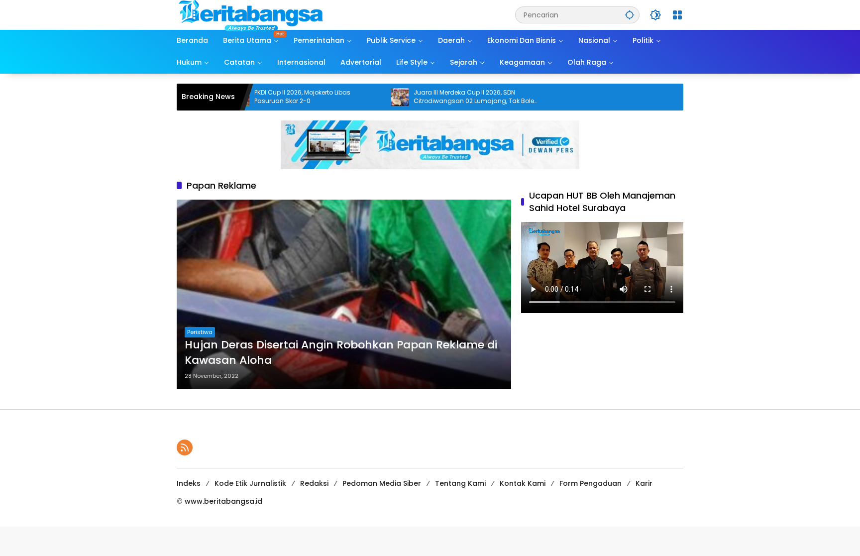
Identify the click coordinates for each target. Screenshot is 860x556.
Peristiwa (200, 332)
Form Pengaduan (590, 483)
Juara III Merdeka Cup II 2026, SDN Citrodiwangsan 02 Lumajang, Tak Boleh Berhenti (448, 97)
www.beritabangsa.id (223, 501)
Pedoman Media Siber (381, 483)
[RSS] (185, 447)
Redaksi (314, 483)
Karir (644, 483)
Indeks (189, 483)
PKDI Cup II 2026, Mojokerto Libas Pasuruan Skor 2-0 (274, 97)
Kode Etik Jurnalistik (250, 483)
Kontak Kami (522, 483)
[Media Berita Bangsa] (251, 14)
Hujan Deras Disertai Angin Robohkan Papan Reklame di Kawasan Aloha (341, 352)
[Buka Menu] (677, 15)
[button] (630, 14)
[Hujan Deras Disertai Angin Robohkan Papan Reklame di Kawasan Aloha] (344, 294)
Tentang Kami (460, 483)
